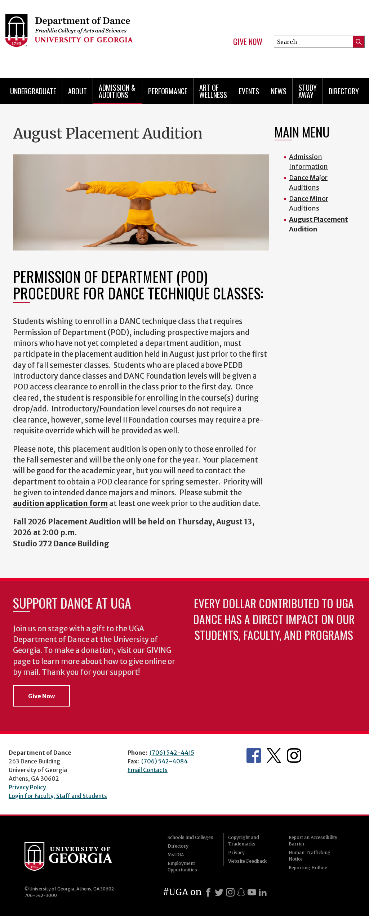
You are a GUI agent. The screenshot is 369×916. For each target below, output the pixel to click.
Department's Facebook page (253, 755)
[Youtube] (252, 892)
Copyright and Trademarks (243, 841)
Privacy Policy (27, 787)
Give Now (247, 42)
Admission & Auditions (117, 91)
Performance (167, 91)
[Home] (85, 36)
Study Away (307, 91)
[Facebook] (208, 892)
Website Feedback (247, 861)
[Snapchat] (241, 892)
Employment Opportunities (182, 866)
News (278, 91)
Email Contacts (148, 769)
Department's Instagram (294, 755)
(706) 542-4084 (164, 761)
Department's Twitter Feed (274, 755)
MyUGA (176, 854)
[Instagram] (230, 892)
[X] (219, 892)
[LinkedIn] (262, 892)
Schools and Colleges (190, 837)
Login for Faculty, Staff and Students (58, 795)
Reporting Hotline (308, 867)
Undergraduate (33, 91)
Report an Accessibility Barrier (313, 841)
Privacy (236, 852)
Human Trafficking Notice (309, 856)
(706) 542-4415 (172, 752)
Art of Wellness (213, 91)
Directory (344, 91)
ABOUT (77, 91)
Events (249, 91)
